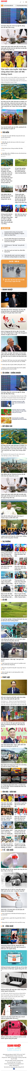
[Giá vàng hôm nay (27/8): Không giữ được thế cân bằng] (6, 420)
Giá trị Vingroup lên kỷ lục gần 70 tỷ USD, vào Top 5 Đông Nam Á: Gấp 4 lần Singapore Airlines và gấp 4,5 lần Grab (14, 333)
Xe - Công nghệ (7, 926)
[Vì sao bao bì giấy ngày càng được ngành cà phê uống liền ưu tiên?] (7, 575)
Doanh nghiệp (7, 289)
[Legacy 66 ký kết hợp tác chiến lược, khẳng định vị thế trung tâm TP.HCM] (14, 527)
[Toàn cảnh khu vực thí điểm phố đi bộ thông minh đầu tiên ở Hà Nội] (21, 825)
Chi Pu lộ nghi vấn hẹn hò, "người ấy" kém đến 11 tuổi (6, 818)
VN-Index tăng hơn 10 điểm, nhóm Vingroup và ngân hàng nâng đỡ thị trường (19, 411)
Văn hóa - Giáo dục (4, 139)
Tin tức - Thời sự (4, 145)
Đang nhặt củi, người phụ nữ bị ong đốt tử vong (13, 922)
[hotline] (20, 2)
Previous (3, 275)
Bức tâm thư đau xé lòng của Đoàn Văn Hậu (12, 148)
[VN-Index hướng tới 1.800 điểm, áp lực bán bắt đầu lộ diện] (6, 404)
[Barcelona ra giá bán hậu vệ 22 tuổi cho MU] (21, 798)
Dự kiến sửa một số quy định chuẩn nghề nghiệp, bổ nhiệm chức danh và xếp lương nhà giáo (7, 847)
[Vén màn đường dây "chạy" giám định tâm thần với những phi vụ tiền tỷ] (14, 735)
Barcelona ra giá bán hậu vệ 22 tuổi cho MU (21, 804)
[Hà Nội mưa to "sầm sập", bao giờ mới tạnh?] (14, 650)
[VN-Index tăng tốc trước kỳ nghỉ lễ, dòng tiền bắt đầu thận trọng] (14, 16)
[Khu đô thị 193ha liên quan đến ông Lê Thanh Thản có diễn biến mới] (14, 507)
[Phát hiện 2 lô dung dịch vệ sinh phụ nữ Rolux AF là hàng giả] (14, 900)
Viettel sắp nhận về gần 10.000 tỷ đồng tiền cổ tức (14, 364)
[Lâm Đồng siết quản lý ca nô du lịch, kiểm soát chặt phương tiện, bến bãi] (14, 630)
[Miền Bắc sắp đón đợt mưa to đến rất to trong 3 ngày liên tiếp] (14, 271)
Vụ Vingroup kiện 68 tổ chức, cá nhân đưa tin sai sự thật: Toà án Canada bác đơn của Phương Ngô (13, 786)
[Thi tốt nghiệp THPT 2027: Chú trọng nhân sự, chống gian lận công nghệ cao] (7, 825)
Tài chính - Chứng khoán (11, 373)
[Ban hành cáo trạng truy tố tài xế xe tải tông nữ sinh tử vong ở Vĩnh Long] (14, 755)
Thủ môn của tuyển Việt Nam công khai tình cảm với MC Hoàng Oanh (14, 71)
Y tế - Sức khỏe (7, 850)
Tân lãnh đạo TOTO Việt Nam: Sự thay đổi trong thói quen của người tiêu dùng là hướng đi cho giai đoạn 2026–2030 (13, 311)
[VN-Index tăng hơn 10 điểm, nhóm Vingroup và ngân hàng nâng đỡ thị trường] (6, 412)
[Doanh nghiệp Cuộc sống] (4, 2)
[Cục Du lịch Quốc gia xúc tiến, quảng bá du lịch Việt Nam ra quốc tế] (14, 117)
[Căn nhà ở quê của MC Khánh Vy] (7, 561)
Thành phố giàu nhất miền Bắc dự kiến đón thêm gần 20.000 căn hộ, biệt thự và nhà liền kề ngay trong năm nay (14, 48)
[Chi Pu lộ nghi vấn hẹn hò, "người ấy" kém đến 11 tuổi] (7, 811)
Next (25, 275)
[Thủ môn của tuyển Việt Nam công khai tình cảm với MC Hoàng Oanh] (14, 59)
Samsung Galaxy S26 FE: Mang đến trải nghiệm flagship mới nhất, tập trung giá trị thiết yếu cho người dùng (13, 947)
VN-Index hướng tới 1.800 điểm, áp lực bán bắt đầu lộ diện (18, 403)
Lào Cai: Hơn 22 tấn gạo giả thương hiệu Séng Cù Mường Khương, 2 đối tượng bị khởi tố (13, 724)
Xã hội (4, 600)
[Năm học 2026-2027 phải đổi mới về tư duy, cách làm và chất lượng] (21, 811)
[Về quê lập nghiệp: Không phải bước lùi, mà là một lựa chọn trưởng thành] (21, 162)
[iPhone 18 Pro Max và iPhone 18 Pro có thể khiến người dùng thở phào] (14, 1027)
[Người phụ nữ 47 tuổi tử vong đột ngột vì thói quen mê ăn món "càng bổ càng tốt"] (14, 880)
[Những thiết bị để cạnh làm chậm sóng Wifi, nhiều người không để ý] (14, 980)
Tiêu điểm (5, 132)
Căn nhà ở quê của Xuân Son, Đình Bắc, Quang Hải (21, 568)
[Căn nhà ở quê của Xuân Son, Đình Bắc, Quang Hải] (21, 561)
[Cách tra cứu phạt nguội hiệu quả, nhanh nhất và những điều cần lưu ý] (14, 1007)
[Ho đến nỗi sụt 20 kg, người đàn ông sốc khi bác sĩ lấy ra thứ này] (14, 860)
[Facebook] (14, 1069)
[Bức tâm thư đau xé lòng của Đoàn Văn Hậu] (21, 208)
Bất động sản (3, 156)
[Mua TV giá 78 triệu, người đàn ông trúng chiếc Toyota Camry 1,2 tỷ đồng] (21, 588)
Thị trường (3, 150)
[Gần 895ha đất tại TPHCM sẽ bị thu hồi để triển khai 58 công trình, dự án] (7, 188)
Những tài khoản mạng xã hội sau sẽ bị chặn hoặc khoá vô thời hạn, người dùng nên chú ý (14, 968)
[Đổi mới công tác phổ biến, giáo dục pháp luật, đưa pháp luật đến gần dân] (14, 687)
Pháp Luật (6, 677)
